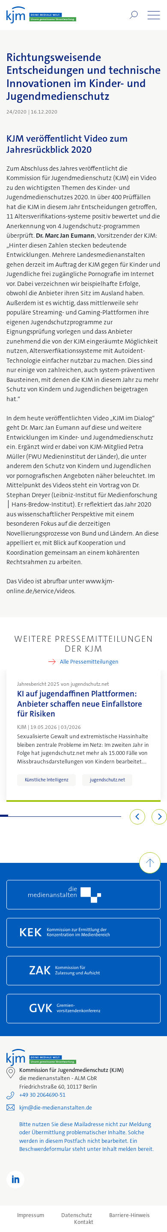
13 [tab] (101, 816)
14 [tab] (109, 816)
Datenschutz (76, 1215)
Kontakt (83, 1222)
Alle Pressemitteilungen (89, 661)
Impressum (30, 1215)
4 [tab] (28, 816)
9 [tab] (69, 816)
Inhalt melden (119, 1149)
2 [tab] (12, 816)
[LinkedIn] (15, 1179)
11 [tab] (85, 816)
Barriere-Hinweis (129, 1215)
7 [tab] (52, 816)
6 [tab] (44, 816)
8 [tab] (61, 816)
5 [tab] (36, 816)
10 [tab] (77, 816)
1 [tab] (4, 816)
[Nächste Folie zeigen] (159, 816)
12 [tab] (93, 816)
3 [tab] (20, 816)
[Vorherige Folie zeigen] (137, 816)
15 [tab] (117, 816)
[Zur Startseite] (41, 14)
